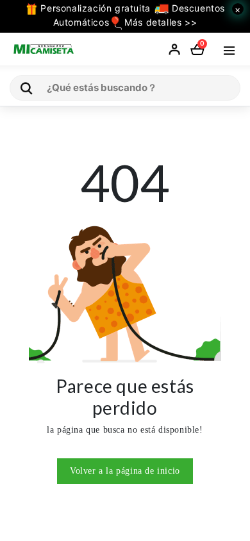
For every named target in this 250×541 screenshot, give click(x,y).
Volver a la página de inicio (125, 471)
